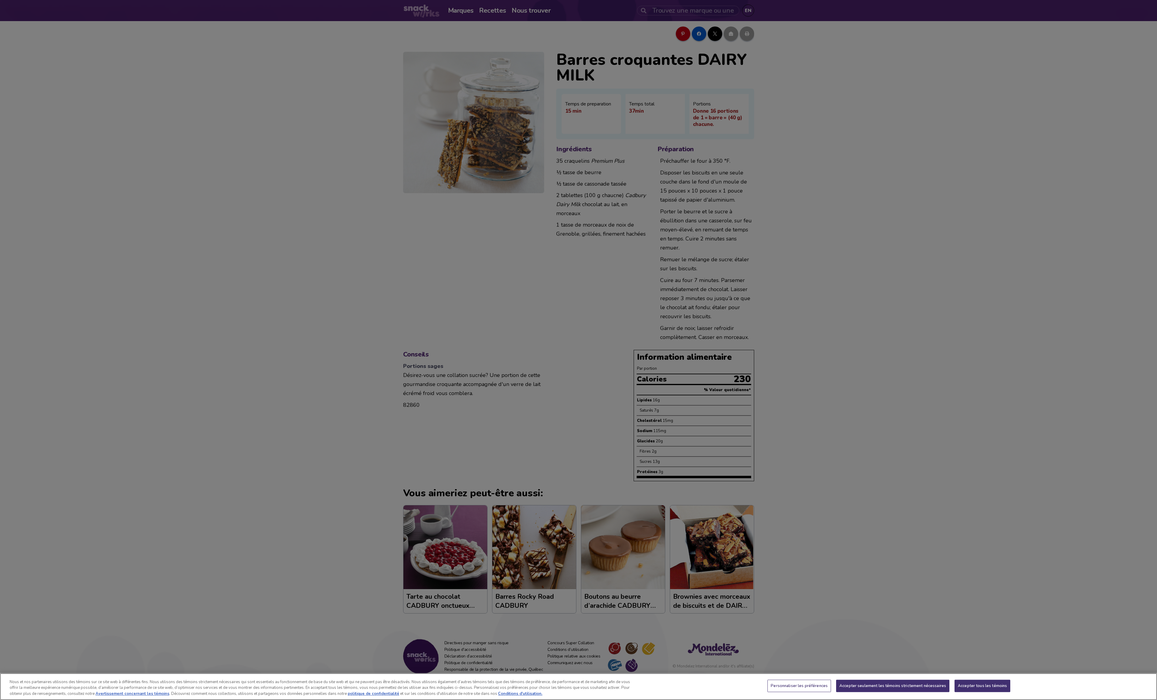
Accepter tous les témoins (982, 685)
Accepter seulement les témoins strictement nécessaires (892, 685)
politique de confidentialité (373, 693)
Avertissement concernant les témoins (132, 693)
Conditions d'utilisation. (520, 693)
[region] (578, 686)
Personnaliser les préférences (799, 685)
